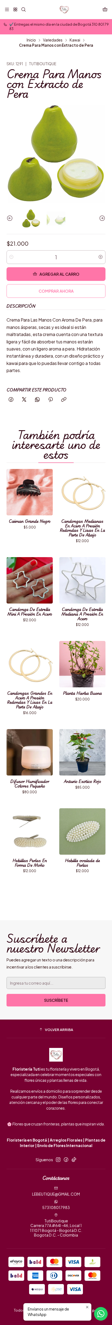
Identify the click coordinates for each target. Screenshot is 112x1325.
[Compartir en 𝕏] (24, 400)
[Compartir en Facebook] (11, 400)
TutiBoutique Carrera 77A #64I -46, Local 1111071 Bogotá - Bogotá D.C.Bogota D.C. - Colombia (56, 1228)
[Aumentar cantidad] (100, 257)
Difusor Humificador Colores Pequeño (29, 784)
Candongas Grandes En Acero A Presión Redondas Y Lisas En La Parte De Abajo (29, 700)
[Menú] (7, 9)
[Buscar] (23, 9)
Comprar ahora (56, 291)
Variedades (53, 40)
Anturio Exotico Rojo (82, 781)
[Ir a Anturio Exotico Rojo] (82, 752)
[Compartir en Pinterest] (50, 400)
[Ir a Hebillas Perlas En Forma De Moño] (30, 831)
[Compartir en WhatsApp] (37, 400)
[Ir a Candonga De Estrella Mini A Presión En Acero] (30, 580)
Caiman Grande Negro (30, 521)
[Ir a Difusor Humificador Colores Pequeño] (30, 752)
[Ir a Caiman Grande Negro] (30, 492)
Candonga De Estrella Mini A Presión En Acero (29, 612)
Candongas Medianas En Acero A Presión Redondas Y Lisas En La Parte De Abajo (82, 528)
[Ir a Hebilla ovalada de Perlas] (82, 831)
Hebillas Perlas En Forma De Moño (30, 863)
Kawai (75, 40)
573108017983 (56, 1207)
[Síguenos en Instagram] (58, 1159)
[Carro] (105, 9)
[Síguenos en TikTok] (74, 1159)
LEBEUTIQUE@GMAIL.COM (56, 1194)
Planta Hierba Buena (82, 693)
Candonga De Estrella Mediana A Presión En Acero (82, 614)
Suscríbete (56, 1000)
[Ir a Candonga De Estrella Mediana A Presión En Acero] (82, 580)
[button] (56, 1029)
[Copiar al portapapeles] (63, 400)
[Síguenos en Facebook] (66, 1159)
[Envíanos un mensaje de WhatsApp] (101, 1314)
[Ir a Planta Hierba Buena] (82, 664)
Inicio (31, 40)
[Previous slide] (11, 218)
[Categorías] (15, 9)
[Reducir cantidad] (11, 257)
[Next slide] (101, 218)
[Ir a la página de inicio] (64, 9)
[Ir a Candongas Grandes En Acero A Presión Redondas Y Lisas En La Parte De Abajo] (30, 664)
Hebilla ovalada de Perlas (82, 863)
